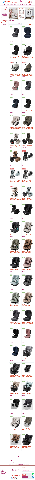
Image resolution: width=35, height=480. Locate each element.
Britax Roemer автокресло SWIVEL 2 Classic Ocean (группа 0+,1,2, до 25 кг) (27, 394)
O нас (2, 469)
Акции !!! (2, 476)
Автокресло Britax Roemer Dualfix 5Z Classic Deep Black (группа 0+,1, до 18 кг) (14, 411)
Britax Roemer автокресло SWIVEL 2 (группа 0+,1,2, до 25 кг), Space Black (27, 376)
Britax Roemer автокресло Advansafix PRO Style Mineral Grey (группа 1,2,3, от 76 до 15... (27, 287)
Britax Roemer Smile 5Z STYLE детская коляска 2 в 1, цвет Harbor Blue (15, 181)
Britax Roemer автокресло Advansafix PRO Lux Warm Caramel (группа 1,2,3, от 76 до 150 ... (27, 252)
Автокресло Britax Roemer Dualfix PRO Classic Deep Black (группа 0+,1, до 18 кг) (27, 447)
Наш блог (2, 475)
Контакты (2, 470)
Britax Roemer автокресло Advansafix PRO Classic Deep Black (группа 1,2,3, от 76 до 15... (27, 216)
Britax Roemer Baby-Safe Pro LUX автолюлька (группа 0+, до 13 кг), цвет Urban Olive (27, 75)
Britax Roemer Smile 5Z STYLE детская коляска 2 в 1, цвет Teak (15, 199)
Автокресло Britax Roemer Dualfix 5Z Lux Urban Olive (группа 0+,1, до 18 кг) (27, 429)
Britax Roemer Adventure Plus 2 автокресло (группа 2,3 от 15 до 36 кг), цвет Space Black (15, 57)
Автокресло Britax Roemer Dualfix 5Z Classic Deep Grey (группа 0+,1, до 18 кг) (27, 411)
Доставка (2, 471)
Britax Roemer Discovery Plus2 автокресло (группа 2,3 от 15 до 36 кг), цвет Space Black (27, 110)
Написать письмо (3, 472)
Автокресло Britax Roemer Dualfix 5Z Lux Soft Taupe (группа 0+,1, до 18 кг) (15, 429)
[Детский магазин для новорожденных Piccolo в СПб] (5, 1)
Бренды (6, 7)
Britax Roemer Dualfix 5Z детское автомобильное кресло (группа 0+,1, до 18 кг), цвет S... (15, 128)
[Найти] (25, 2)
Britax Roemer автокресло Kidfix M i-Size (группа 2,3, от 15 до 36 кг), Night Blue (15, 358)
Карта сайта (3, 473)
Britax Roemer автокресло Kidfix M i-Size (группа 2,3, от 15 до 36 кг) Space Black (27, 323)
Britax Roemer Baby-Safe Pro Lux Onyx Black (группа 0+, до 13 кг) (27, 57)
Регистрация (25, 476)
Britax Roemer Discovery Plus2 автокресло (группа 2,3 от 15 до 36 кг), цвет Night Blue (15, 110)
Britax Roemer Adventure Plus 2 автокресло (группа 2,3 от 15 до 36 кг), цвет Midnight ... (15, 39)
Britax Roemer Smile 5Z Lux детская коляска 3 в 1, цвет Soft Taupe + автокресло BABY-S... (15, 146)
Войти (24, 474)
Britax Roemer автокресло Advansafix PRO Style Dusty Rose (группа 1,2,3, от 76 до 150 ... (27, 270)
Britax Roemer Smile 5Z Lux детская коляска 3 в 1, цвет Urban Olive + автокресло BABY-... (27, 146)
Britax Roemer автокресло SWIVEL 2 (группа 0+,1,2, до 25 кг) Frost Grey (27, 358)
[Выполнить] (33, 471)
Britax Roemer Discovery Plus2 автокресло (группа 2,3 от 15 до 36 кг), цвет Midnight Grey (27, 92)
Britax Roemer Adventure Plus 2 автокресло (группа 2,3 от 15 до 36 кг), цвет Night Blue (27, 39)
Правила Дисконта (4, 474)
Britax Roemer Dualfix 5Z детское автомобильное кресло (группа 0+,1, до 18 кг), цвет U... (27, 128)
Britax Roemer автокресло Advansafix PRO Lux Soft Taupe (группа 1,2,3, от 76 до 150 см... (27, 234)
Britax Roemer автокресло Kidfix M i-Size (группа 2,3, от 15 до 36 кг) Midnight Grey (15, 323)
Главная (2, 7)
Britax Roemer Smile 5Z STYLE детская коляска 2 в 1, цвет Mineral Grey (27, 181)
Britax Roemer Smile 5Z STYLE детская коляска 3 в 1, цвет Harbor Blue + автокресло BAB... (27, 199)
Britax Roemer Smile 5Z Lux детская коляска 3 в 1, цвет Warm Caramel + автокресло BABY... (15, 163)
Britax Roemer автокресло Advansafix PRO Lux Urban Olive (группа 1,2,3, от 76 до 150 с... (15, 252)
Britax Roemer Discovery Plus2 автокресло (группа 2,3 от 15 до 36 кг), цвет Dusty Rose (15, 92)
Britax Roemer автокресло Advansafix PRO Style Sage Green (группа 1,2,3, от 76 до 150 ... (15, 305)
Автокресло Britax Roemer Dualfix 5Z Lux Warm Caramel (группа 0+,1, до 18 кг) (14, 447)
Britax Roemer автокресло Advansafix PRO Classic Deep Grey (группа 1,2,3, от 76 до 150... (15, 234)
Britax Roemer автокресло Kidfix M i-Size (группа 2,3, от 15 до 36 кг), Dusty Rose (27, 340)
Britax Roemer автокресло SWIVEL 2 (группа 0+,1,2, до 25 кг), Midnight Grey (15, 376)
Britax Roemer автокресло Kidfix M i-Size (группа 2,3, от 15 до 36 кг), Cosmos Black (15, 340)
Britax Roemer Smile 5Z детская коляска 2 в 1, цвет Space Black (15, 216)
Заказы (23, 467)
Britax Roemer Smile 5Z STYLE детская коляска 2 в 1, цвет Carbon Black (27, 163)
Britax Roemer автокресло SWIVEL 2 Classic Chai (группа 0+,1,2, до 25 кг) (14, 394)
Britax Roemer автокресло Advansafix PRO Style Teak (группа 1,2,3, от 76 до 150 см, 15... (27, 305)
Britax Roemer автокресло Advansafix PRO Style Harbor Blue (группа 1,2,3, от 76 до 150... (15, 287)
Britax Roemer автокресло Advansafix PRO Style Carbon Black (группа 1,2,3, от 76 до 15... (15, 270)
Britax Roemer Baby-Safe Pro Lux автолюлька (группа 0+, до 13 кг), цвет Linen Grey (15, 75)
